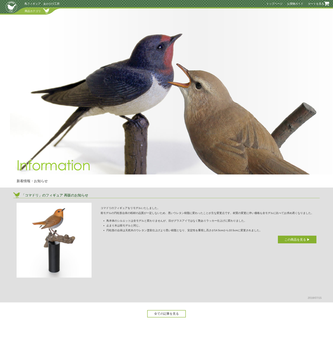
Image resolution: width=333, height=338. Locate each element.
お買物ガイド (295, 3)
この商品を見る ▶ (297, 239)
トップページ (274, 3)
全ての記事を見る (166, 313)
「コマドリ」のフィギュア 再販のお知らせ (54, 195)
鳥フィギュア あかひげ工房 (42, 3)
